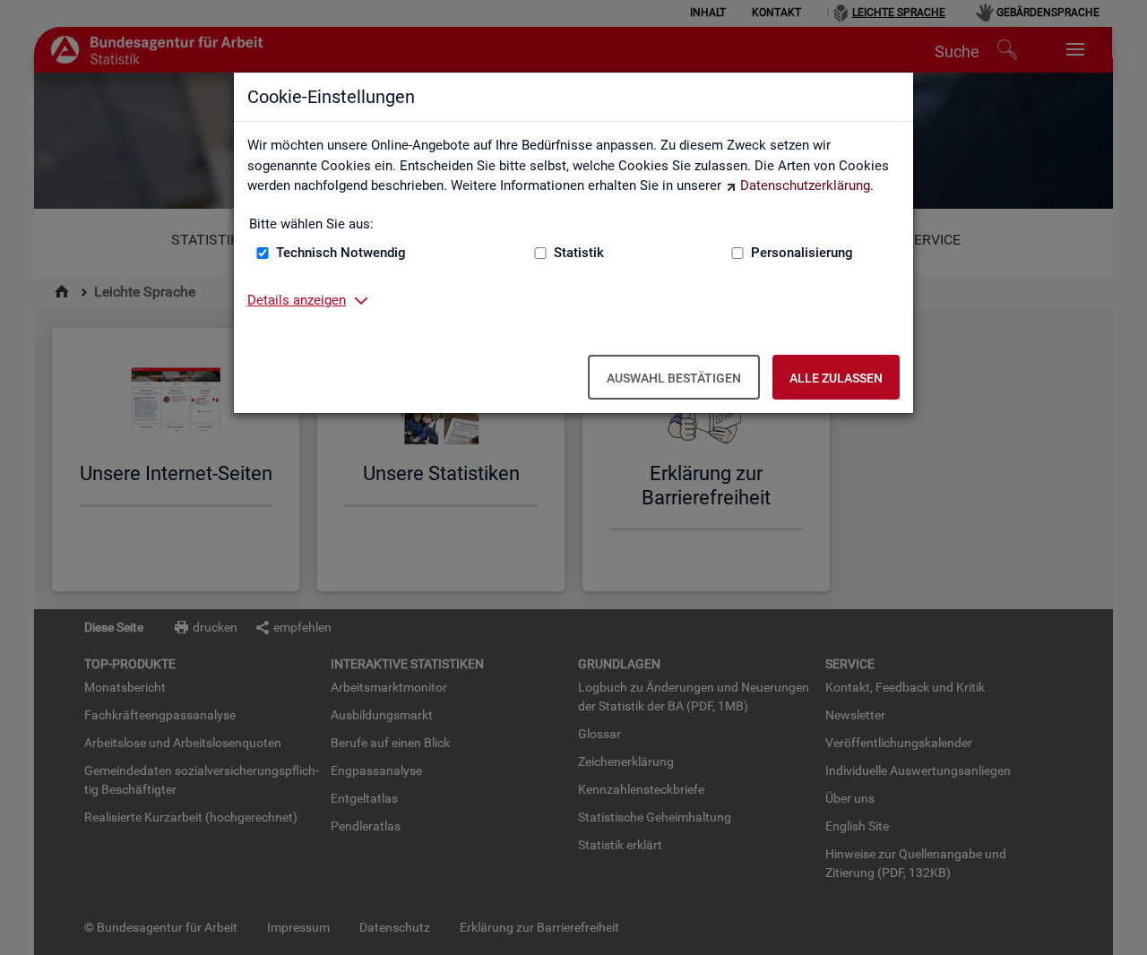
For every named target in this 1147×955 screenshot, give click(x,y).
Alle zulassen (836, 378)
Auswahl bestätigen (674, 378)
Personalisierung (802, 253)
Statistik (579, 253)
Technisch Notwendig (341, 253)
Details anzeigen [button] (296, 300)
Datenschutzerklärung (805, 185)
